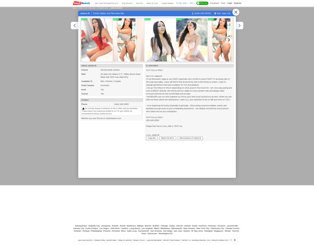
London (124, 228)
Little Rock (115, 228)
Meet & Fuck (152, 3)
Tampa (227, 231)
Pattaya (86, 231)
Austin (123, 226)
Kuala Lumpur (91, 228)
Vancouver (152, 234)
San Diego (167, 231)
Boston (148, 226)
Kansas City (78, 228)
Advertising (111, 240)
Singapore (218, 231)
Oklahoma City (217, 228)
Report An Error (167, 138)
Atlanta (115, 226)
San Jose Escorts (85, 240)
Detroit (187, 226)
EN (191, 3)
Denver (179, 226)
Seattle (186, 231)
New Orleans (189, 228)
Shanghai (208, 231)
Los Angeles (147, 228)
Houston (221, 226)
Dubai (194, 226)
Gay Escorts (127, 3)
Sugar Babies (167, 3)
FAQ (223, 3)
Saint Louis (132, 231)
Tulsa (143, 234)
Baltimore (131, 226)
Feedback (214, 3)
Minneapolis (176, 228)
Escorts (139, 3)
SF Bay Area (197, 231)
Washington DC (165, 234)
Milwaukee (165, 228)
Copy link (152, 138)
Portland (116, 231)
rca (208, 240)
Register (237, 3)
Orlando (77, 231)
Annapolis (105, 226)
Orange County (232, 228)
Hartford (203, 226)
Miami (156, 228)
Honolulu (212, 226)
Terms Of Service (125, 240)
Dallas (172, 226)
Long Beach (134, 228)
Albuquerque (81, 226)
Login (229, 3)
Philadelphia (96, 231)
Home (75, 8)
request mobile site (220, 240)
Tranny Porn (99, 240)
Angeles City (94, 226)
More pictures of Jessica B (190, 138)
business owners (199, 240)
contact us (186, 240)
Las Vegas (104, 228)
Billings (140, 226)
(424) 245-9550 (117, 8)
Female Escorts (103, 8)
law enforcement (154, 240)
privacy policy (139, 240)
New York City (202, 228)
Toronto (235, 231)
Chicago (164, 226)
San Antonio (156, 231)
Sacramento (143, 231)
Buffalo (156, 226)
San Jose (92, 8)
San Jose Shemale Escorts (106, 3)
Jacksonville (232, 226)
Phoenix (107, 231)
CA (86, 8)
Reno (123, 231)
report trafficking (171, 240)
